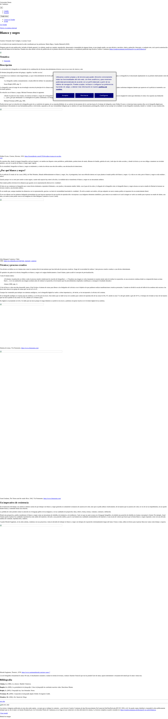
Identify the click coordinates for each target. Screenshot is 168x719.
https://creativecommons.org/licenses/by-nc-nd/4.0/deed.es (127, 49)
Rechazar (84, 95)
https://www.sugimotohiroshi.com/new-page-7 (36, 672)
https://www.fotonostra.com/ (30, 348)
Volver (8, 28)
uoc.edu (2, 701)
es (1, 7)
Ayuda (6, 21)
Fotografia (7, 61)
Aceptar (65, 95)
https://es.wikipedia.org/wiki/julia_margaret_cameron (20, 261)
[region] (84, 86)
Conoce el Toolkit (9, 19)
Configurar (104, 95)
